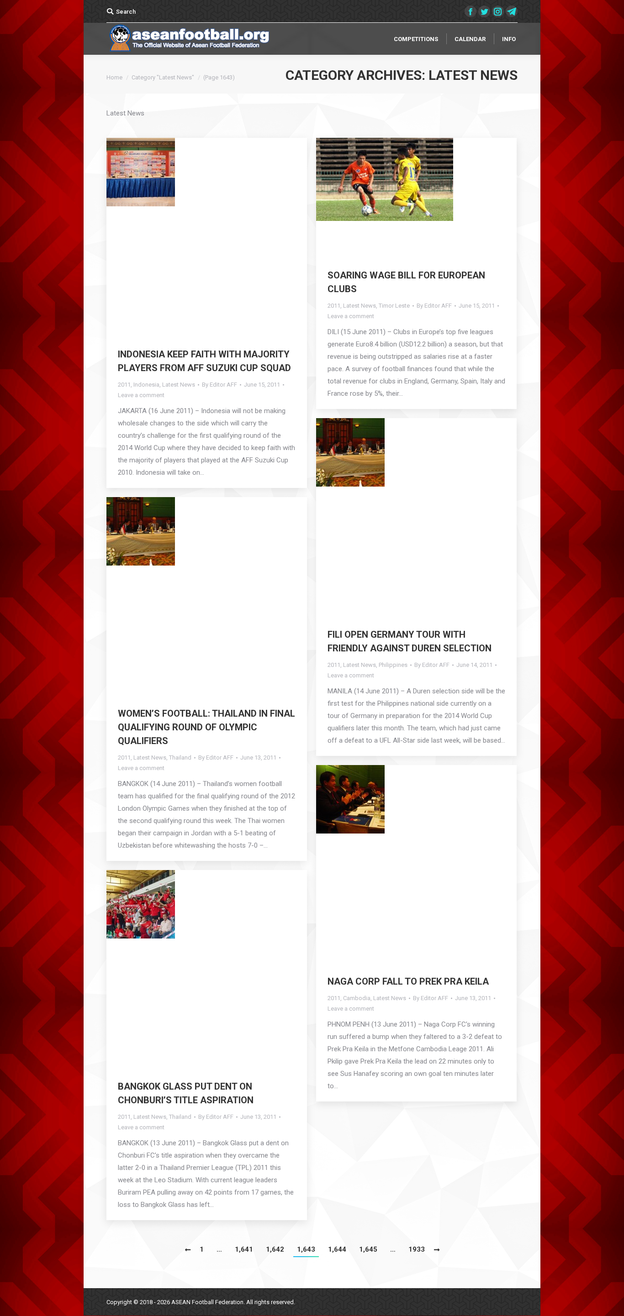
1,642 (275, 1249)
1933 (416, 1249)
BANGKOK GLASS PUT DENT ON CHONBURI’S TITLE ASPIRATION (186, 1093)
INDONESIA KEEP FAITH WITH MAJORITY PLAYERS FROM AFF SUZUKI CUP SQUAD (204, 361)
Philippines (393, 664)
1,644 (337, 1249)
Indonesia (146, 384)
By (219, 384)
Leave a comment (141, 395)
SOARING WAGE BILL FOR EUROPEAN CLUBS (406, 282)
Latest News (178, 384)
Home (114, 77)
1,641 (244, 1249)
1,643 (306, 1249)
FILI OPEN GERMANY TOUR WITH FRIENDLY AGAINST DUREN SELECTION (410, 641)
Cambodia (356, 998)
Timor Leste (394, 305)
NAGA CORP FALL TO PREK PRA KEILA (408, 981)
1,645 (368, 1249)
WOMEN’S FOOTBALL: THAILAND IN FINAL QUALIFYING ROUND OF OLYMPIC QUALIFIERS (206, 727)
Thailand (180, 757)
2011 (124, 384)
